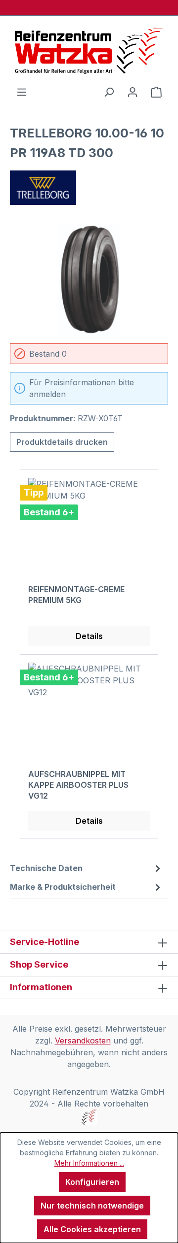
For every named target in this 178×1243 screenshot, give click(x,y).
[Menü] (22, 91)
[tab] (86, 868)
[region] (89, 280)
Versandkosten (83, 1040)
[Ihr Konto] (132, 91)
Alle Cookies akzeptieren (92, 1229)
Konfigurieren (92, 1182)
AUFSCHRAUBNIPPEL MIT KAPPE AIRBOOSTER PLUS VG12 (78, 785)
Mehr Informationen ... (89, 1163)
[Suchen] (109, 91)
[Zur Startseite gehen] (89, 51)
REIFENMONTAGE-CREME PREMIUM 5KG (76, 594)
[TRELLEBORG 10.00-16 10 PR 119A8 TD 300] (89, 280)
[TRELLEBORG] (89, 187)
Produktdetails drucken (62, 442)
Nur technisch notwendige (92, 1205)
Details (89, 636)
